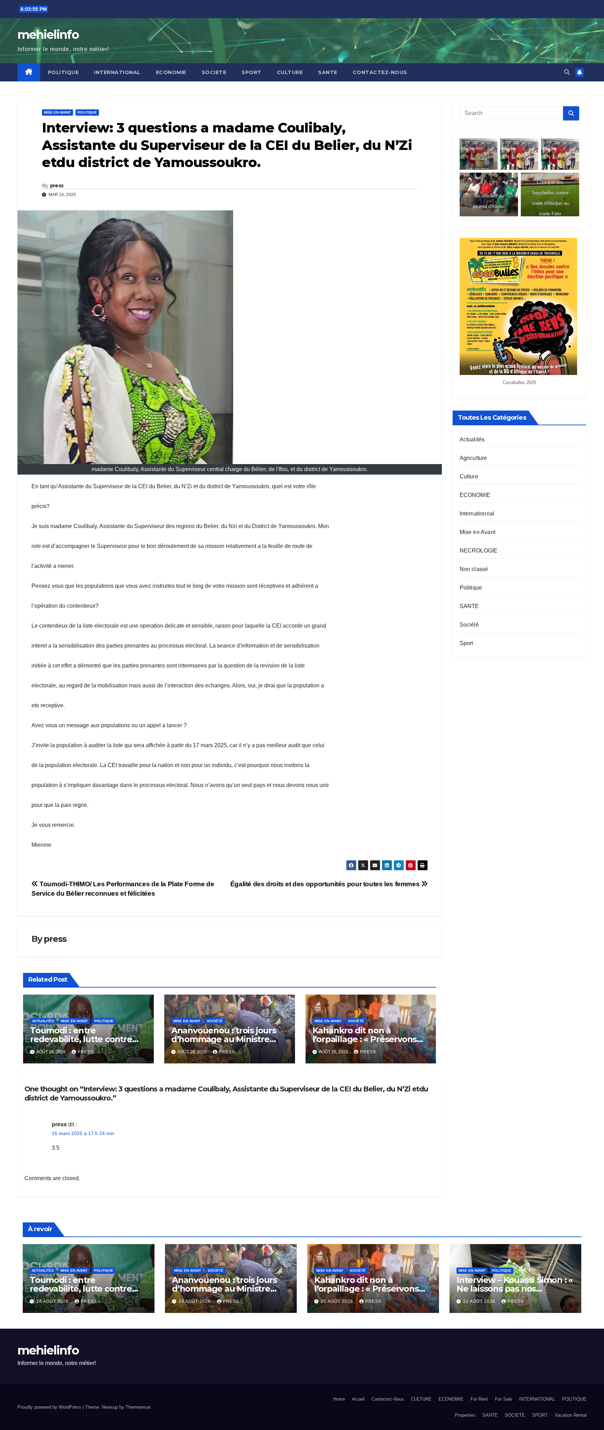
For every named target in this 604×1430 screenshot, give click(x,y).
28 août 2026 (53, 1301)
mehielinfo (48, 34)
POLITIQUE (63, 72)
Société (215, 1021)
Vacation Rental (571, 1415)
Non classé (474, 569)
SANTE (327, 72)
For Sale (503, 1399)
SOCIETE (214, 72)
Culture (469, 476)
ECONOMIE (171, 72)
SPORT (251, 72)
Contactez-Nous (380, 72)
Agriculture (473, 458)
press (57, 185)
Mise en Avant (57, 112)
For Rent (479, 1399)
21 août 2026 (480, 1301)
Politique (87, 112)
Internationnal (477, 514)
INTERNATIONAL (117, 72)
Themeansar (137, 1407)
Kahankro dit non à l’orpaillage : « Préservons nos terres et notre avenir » (367, 1039)
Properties (465, 1415)
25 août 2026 (337, 1301)
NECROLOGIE (479, 551)
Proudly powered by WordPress (49, 1407)
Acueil (358, 1399)
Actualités (43, 1021)
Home (339, 1399)
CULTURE (290, 72)
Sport (466, 643)
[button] (567, 72)
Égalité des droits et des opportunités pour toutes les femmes (325, 884)
